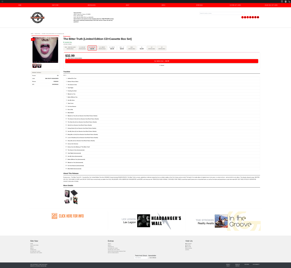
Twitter (188, 245)
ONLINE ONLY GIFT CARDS (271, 5)
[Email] (258, 17)
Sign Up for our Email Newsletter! (117, 251)
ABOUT (127, 5)
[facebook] (247, 17)
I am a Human (153, 257)
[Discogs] (245, 17)
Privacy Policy (228, 265)
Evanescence (37, 33)
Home (32, 33)
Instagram (189, 248)
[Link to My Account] (286, 1)
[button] (56, 5)
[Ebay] (242, 17)
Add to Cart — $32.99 (162, 61)
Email (187, 249)
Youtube (188, 246)
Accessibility (256, 264)
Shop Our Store (34, 245)
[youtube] (253, 17)
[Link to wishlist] (282, 1)
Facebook (188, 243)
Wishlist (162, 65)
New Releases (92, 5)
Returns (247, 264)
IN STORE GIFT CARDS (235, 5)
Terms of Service (237, 265)
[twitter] (250, 17)
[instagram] (255, 17)
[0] (289, 2)
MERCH (163, 5)
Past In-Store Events (113, 252)
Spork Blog (199, 5)
